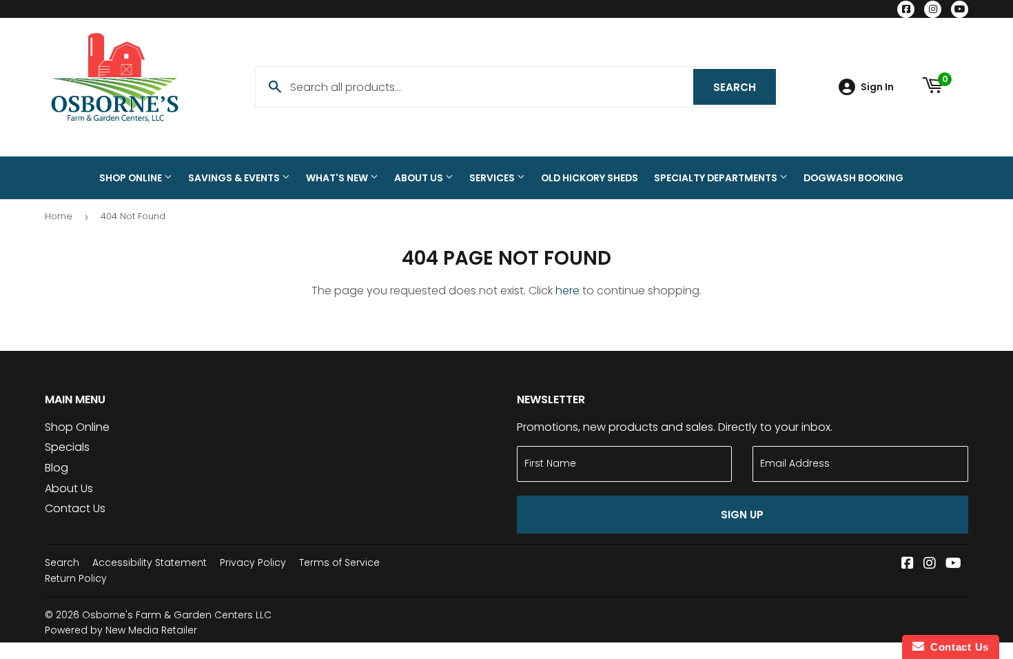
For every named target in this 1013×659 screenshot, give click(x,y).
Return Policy (76, 578)
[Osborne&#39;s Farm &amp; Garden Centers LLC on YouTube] (953, 564)
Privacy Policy (253, 562)
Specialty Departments (716, 178)
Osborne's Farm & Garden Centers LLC (177, 615)
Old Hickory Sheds (589, 178)
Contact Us (75, 508)
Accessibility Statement (149, 562)
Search (744, 87)
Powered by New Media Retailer (121, 630)
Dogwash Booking (853, 178)
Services (493, 178)
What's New (338, 178)
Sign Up (742, 514)
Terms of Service (339, 562)
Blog (56, 468)
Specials (67, 447)
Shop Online (131, 178)
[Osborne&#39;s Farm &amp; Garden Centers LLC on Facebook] (907, 564)
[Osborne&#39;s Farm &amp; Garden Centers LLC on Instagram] (929, 564)
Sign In (877, 87)
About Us (419, 178)
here (567, 290)
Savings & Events (235, 178)
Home (58, 216)
